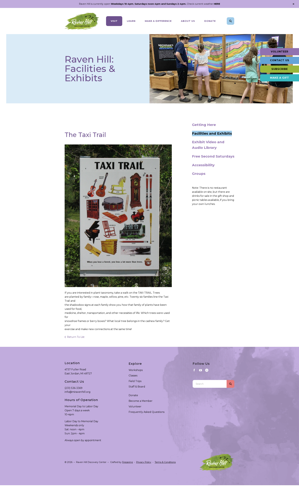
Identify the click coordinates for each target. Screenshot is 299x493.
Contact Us (279, 60)
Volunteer (279, 51)
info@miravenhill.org (77, 391)
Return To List (76, 336)
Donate (210, 21)
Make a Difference (158, 21)
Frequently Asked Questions (146, 411)
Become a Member (140, 400)
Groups (198, 174)
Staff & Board (137, 386)
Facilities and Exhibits (212, 133)
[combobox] (234, 21)
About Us (188, 21)
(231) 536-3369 (73, 388)
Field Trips (135, 381)
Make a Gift (279, 77)
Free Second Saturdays (213, 156)
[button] (293, 4)
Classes (133, 375)
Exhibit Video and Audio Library (208, 145)
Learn (131, 21)
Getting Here (204, 125)
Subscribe (279, 69)
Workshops (136, 370)
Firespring (127, 462)
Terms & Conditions (165, 462)
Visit (114, 21)
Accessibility (203, 165)
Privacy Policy (143, 462)
